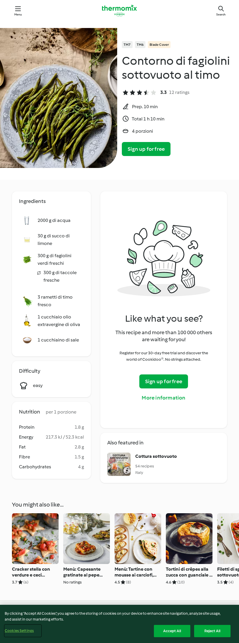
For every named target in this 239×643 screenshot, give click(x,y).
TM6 (140, 45)
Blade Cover (159, 45)
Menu (18, 14)
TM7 (127, 45)
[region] (119, 624)
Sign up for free (146, 149)
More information (163, 398)
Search (221, 14)
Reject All (212, 631)
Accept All (172, 631)
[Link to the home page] (119, 10)
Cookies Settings (19, 630)
